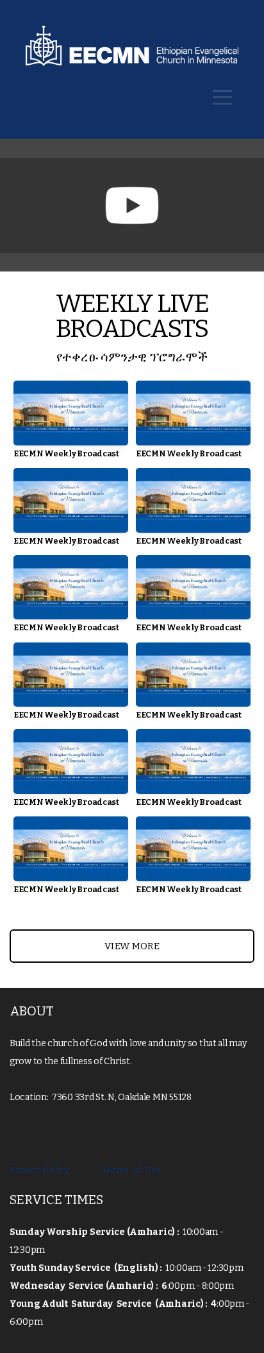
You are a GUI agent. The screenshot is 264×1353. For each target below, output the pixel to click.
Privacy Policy (41, 1170)
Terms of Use (128, 1170)
